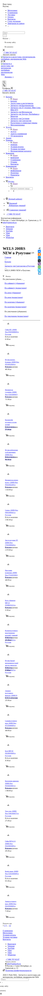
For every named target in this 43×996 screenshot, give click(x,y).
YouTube (9, 231)
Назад (15, 99)
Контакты (7, 939)
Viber (8, 233)
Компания (15, 158)
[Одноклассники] (39, 254)
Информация (16, 171)
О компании (8, 931)
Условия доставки (10, 937)
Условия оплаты (9, 935)
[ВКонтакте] (39, 251)
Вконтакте (10, 227)
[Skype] (39, 270)
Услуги (13, 132)
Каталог (14, 101)
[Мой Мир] (39, 257)
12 (10, 925)
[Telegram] (39, 273)
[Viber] (39, 263)
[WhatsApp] (39, 266)
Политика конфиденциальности (18, 970)
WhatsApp (10, 237)
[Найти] (5, 35)
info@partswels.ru (10, 222)
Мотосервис (8, 933)
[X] (39, 260)
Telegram (9, 229)
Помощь (14, 145)
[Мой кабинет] (4, 30)
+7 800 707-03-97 (10, 53)
